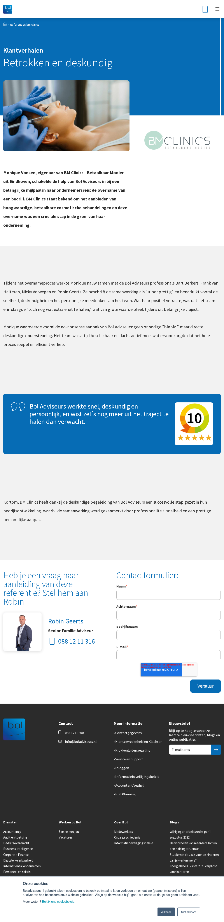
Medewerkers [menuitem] (123, 832)
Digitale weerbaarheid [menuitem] (18, 860)
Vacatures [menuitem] (66, 837)
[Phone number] (205, 9)
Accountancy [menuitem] (12, 832)
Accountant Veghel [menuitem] (129, 785)
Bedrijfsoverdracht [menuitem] (16, 843)
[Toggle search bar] (194, 9)
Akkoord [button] (166, 912)
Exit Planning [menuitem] (125, 794)
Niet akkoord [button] (188, 912)
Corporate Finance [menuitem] (16, 855)
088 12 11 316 (76, 641)
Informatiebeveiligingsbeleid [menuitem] (137, 776)
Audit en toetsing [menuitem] (15, 837)
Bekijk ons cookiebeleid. (58, 901)
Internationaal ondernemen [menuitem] (22, 866)
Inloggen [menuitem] (122, 768)
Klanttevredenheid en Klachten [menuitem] (138, 741)
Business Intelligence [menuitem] (18, 849)
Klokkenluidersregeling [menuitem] (132, 750)
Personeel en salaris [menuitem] (17, 872)
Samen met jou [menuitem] (69, 832)
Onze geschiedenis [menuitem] (127, 837)
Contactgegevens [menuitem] (128, 733)
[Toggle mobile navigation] (217, 9)
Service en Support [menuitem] (129, 759)
